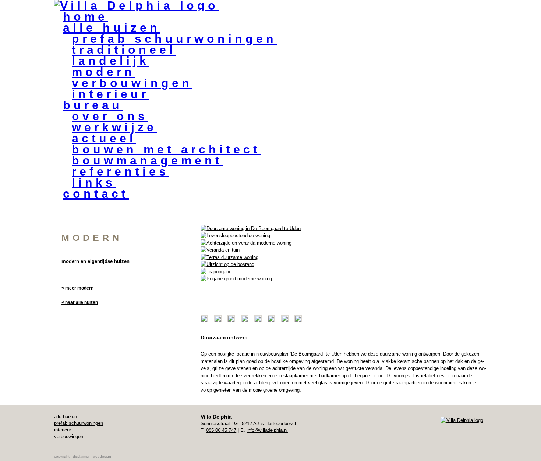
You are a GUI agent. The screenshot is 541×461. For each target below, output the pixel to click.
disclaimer (81, 456)
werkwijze (114, 127)
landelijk (110, 60)
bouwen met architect (166, 149)
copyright (62, 456)
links (94, 182)
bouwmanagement (147, 160)
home (85, 16)
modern (103, 72)
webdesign (102, 456)
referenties (120, 171)
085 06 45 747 (221, 430)
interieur (110, 94)
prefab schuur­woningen (174, 38)
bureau (93, 105)
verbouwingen (132, 83)
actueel (104, 138)
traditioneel (124, 49)
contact (96, 193)
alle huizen (111, 27)
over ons (110, 116)
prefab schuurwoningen (78, 423)
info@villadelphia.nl (267, 430)
